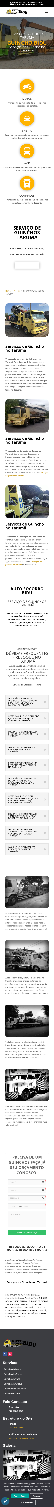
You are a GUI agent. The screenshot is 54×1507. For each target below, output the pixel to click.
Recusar (36, 1496)
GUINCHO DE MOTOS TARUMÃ (27, 1304)
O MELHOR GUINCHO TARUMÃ (32, 1310)
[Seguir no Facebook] (5, 1354)
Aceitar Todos (20, 1496)
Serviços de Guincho (23, 1298)
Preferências (27, 1502)
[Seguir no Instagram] (10, 1354)
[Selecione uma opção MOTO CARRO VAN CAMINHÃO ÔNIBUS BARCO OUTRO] (27, 1206)
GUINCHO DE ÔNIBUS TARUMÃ (19, 1307)
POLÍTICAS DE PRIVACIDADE (21, 1438)
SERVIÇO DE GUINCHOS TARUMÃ (19, 1313)
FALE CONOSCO (27, 265)
